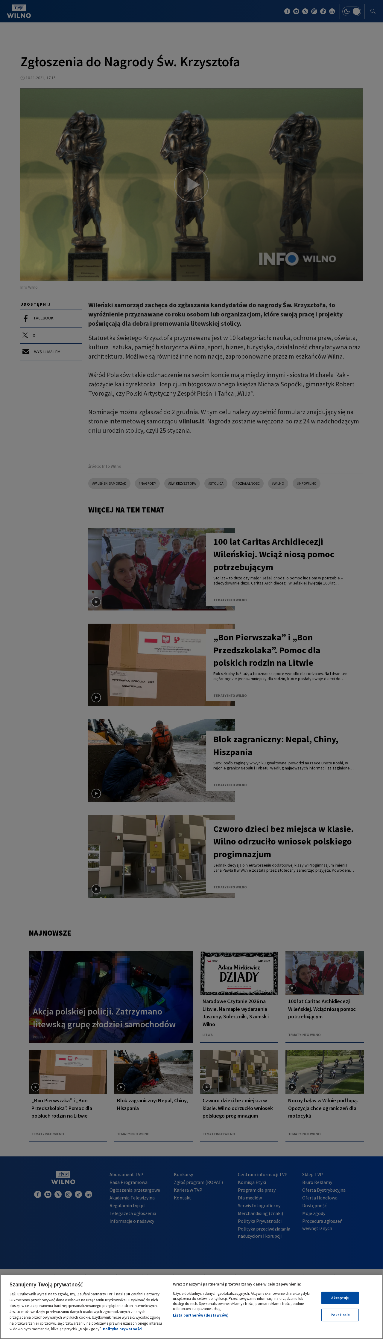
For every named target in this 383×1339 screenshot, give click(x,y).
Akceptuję (340, 1297)
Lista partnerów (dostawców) (201, 1315)
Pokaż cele (340, 1314)
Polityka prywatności (122, 1329)
